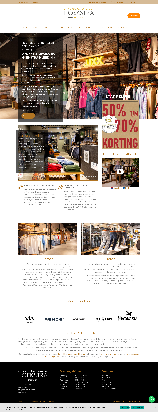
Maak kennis (28, 116)
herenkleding (79, 354)
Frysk (127, 188)
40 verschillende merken (109, 354)
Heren (110, 259)
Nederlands (117, 188)
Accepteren (125, 407)
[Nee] (155, 408)
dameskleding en (65, 354)
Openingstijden (132, 2)
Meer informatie (137, 407)
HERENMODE (68, 27)
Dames (47, 259)
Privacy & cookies (119, 402)
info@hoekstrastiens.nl (99, 2)
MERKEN (105, 387)
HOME (25, 27)
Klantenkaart (134, 16)
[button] (152, 399)
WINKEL (36, 27)
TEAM (111, 27)
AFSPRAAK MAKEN (126, 27)
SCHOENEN (84, 27)
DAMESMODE (50, 27)
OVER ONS (99, 27)
